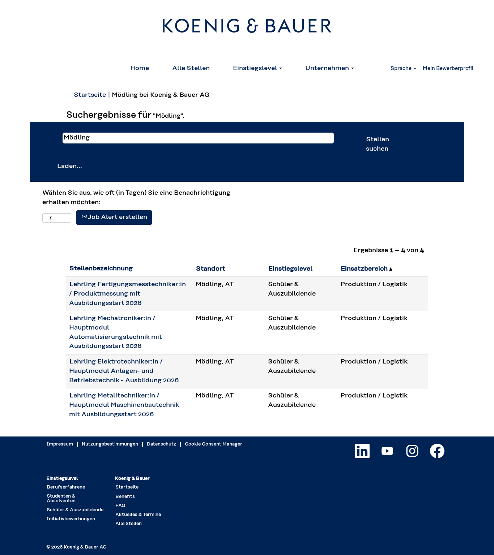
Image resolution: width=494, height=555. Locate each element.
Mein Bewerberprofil (448, 68)
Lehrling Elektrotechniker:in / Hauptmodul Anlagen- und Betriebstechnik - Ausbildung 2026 (124, 370)
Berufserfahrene (66, 487)
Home (139, 68)
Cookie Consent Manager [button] (213, 444)
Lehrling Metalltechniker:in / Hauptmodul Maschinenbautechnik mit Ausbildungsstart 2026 (124, 404)
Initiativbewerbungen (71, 519)
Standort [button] (210, 269)
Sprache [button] (402, 68)
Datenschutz (161, 444)
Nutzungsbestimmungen (110, 444)
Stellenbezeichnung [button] (101, 268)
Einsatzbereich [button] (365, 269)
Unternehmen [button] (327, 68)
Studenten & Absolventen (61, 498)
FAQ (120, 505)
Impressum (60, 444)
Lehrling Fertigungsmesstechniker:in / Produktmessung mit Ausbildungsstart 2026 (127, 293)
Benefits (125, 496)
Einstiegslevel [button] (255, 68)
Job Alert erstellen (116, 217)
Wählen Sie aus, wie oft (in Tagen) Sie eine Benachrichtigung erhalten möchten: (136, 198)
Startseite (90, 95)
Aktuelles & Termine (138, 514)
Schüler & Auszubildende (75, 510)
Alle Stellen (191, 68)
